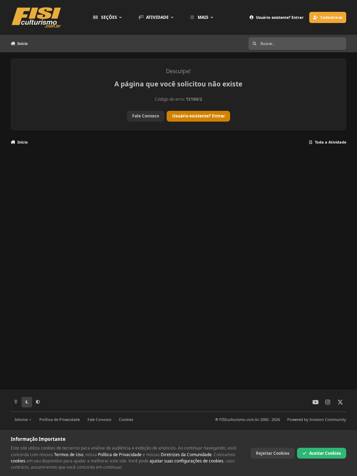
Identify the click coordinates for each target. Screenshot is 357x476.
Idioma (22, 419)
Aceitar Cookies (325, 453)
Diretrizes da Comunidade (186, 455)
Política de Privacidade (59, 419)
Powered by (316, 419)
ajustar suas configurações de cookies (186, 461)
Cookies (126, 419)
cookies (18, 461)
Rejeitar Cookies (272, 453)
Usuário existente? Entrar (198, 116)
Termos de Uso (68, 455)
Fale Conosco (145, 116)
